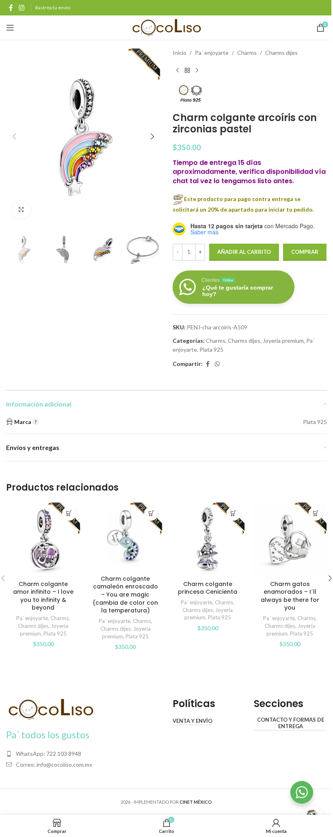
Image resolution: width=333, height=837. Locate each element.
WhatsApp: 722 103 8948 (48, 753)
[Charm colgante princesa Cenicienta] (208, 539)
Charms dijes (281, 52)
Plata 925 (211, 349)
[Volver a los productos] (187, 70)
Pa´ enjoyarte (212, 52)
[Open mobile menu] (10, 27)
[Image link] (50, 708)
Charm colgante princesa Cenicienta (207, 588)
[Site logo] (166, 27)
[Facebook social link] (11, 8)
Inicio (179, 52)
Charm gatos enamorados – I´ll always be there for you (290, 596)
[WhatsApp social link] (217, 364)
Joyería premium (283, 340)
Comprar (304, 252)
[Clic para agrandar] (21, 210)
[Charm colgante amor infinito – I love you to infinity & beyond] (43, 539)
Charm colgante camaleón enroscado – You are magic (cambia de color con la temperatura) (125, 594)
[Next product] (197, 70)
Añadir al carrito (244, 252)
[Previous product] (177, 70)
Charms (247, 52)
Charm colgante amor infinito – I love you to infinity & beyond (43, 596)
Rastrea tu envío (52, 7)
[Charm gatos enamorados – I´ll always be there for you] (290, 539)
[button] (14, 136)
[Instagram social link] (21, 8)
